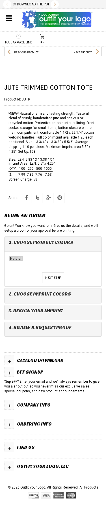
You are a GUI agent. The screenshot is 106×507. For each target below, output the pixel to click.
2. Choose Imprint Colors (40, 294)
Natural (15, 259)
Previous (7, 4)
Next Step (53, 278)
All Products (88, 487)
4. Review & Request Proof (40, 327)
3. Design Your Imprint (36, 310)
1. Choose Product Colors (41, 242)
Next (55, 4)
